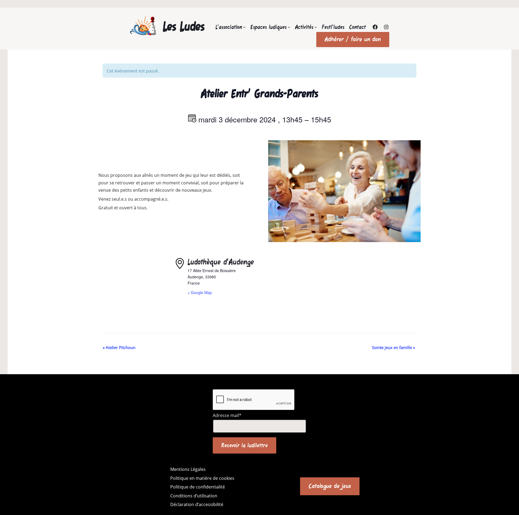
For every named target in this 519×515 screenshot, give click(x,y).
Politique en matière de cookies (202, 478)
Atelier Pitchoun (119, 347)
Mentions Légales (188, 469)
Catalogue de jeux (330, 486)
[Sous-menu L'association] (244, 27)
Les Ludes (183, 26)
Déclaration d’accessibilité (196, 504)
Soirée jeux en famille (393, 347)
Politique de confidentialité (197, 487)
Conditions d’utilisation (193, 496)
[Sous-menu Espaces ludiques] (289, 27)
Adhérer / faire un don (353, 39)
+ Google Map (200, 292)
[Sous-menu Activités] (315, 27)
